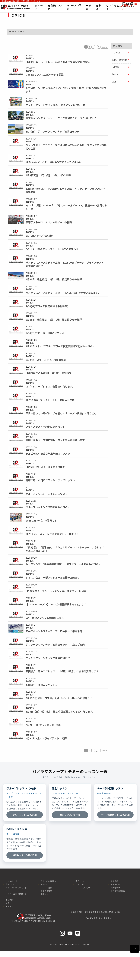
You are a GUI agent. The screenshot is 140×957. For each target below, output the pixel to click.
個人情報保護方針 (118, 891)
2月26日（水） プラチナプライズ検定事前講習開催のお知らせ (60, 346)
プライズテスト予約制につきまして (45, 426)
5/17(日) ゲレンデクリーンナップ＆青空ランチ (52, 131)
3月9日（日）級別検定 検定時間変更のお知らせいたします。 (60, 711)
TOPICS (116, 52)
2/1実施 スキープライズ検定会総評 (46, 359)
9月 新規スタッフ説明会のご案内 (45, 617)
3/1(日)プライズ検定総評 (39, 235)
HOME (11, 31)
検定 (88, 7)
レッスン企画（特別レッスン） (17, 895)
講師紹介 (44, 884)
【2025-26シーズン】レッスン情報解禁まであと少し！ (56, 604)
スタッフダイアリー (84, 887)
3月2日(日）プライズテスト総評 (43, 725)
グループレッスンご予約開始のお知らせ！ (49, 507)
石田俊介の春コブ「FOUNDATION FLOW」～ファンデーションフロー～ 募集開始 (67, 190)
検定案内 (9, 900)
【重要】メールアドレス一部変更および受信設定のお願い (58, 62)
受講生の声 (115, 884)
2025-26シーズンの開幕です (41, 520)
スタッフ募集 (46, 887)
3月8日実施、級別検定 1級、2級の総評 (48, 175)
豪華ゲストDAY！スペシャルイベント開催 (49, 222)
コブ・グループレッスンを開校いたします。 (50, 386)
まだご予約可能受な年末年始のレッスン (48, 453)
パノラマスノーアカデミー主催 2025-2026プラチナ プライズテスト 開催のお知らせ (66, 264)
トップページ (11, 881)
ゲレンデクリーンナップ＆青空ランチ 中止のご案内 (55, 644)
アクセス (111, 7)
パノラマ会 (80, 884)
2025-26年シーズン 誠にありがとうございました (53, 161)
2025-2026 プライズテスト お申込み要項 (50, 400)
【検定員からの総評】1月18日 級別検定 (49, 373)
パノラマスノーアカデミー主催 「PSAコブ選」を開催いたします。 (63, 292)
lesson (115, 74)
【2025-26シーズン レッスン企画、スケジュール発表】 (57, 591)
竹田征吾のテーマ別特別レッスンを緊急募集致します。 (56, 440)
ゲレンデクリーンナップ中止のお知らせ (48, 658)
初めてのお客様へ (48, 881)
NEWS (115, 67)
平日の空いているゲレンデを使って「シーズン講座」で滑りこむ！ (62, 413)
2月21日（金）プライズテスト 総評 (46, 738)
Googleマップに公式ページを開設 (45, 74)
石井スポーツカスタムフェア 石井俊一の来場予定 (54, 631)
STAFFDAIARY (119, 59)
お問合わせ (115, 887)
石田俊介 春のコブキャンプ (42, 684)
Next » (104, 47)
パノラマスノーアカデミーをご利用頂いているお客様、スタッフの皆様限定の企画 (66, 146)
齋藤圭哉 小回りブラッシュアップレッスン (50, 480)
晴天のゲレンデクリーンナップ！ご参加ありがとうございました (61, 118)
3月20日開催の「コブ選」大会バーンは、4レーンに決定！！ (59, 698)
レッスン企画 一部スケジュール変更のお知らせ (53, 577)
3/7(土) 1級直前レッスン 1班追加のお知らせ (52, 249)
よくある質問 (46, 891)
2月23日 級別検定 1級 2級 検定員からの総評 (54, 279)
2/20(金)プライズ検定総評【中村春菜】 (48, 306)
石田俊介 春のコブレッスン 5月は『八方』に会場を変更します (62, 671)
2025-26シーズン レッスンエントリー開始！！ (52, 534)
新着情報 (114, 881)
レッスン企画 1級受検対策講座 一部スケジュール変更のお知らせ (63, 564)
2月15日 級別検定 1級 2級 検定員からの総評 (54, 319)
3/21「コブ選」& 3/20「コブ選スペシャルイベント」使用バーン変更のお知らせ (66, 207)
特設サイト (45, 894)
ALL (114, 81)
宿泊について (81, 881)
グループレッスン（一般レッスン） (18, 889)
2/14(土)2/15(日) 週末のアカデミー (46, 333)
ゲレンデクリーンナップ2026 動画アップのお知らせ (55, 104)
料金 (98, 7)
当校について (55, 7)
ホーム (39, 7)
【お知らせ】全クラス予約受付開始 (45, 467)
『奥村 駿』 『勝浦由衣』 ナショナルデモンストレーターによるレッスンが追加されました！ (66, 549)
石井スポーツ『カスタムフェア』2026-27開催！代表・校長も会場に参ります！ (66, 89)
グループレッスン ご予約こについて (46, 493)
